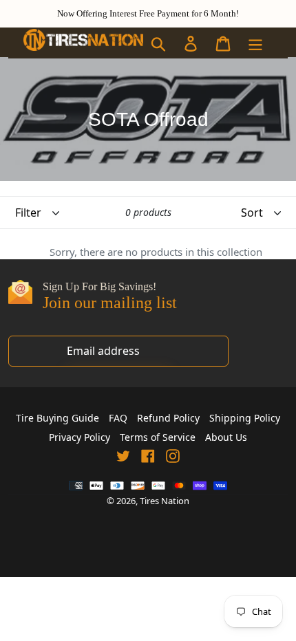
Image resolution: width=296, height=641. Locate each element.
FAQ (118, 417)
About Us (226, 437)
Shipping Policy (244, 417)
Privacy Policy (79, 437)
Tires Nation (164, 501)
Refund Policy (168, 417)
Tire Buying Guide (57, 417)
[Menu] (256, 43)
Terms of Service (157, 437)
